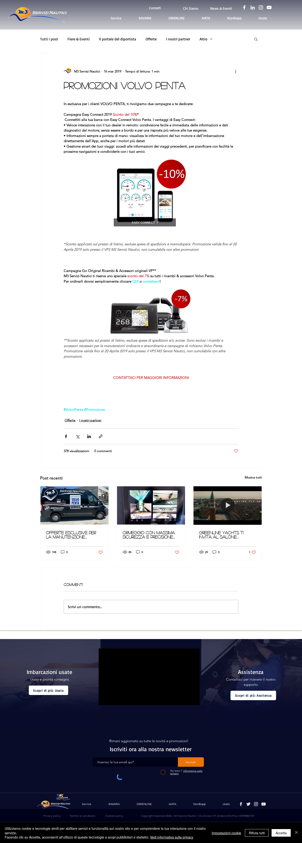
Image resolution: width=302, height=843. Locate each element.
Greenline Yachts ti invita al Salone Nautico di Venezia (221, 534)
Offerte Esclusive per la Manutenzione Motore (71, 534)
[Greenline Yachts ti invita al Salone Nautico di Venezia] (227, 505)
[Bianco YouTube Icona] (269, 7)
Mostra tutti (253, 477)
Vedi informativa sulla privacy (171, 837)
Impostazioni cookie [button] (226, 832)
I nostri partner (178, 39)
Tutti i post (49, 39)
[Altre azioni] (235, 71)
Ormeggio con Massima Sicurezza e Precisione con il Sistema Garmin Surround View (149, 534)
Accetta (281, 832)
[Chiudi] (296, 832)
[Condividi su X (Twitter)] (77, 436)
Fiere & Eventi (78, 39)
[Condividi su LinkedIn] (89, 436)
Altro (203, 39)
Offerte (151, 39)
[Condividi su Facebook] (66, 436)
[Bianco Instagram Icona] (261, 7)
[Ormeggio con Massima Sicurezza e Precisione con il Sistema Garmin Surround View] (151, 505)
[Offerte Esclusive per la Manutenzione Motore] (74, 505)
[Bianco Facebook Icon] (244, 7)
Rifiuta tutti (257, 832)
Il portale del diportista (117, 39)
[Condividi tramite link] (100, 436)
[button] (256, 39)
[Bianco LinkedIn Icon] (253, 7)
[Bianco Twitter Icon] (248, 804)
